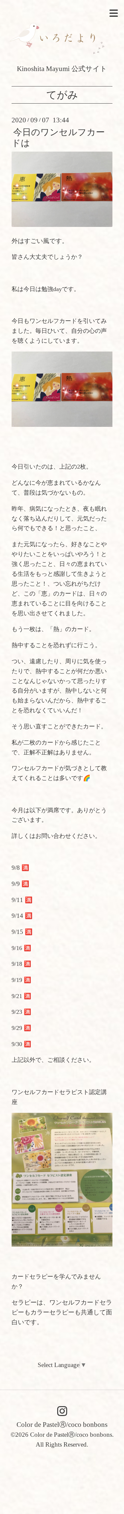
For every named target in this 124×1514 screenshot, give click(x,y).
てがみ (62, 95)
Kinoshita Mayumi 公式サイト (62, 68)
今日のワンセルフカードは (58, 137)
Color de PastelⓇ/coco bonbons (62, 1424)
